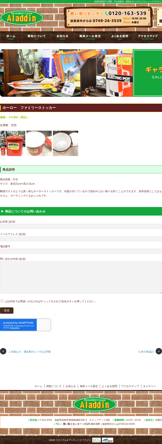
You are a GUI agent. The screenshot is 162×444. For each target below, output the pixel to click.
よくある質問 (120, 37)
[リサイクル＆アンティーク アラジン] (21, 17)
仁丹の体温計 (149, 351)
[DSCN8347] (39, 143)
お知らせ (62, 37)
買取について (36, 37)
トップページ (11, 37)
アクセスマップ (130, 386)
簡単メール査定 (90, 37)
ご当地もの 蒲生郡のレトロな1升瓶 (26, 351)
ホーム (38, 386)
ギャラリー (149, 386)
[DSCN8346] (12, 143)
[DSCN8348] (65, 143)
